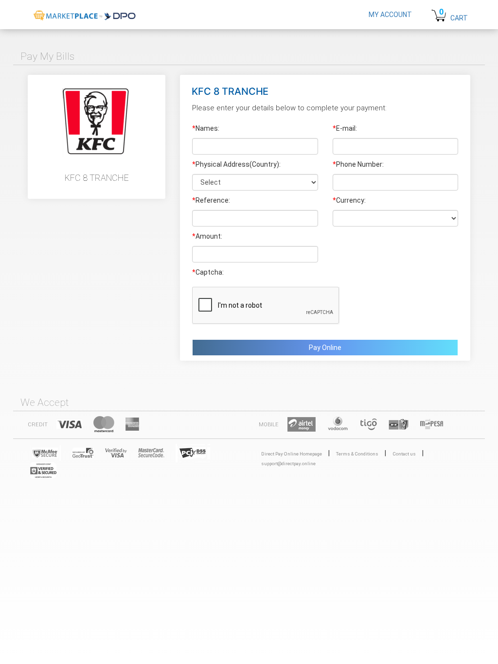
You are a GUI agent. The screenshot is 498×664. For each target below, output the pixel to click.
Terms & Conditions (357, 453)
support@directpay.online (288, 463)
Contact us (404, 453)
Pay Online (325, 347)
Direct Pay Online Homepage (291, 453)
